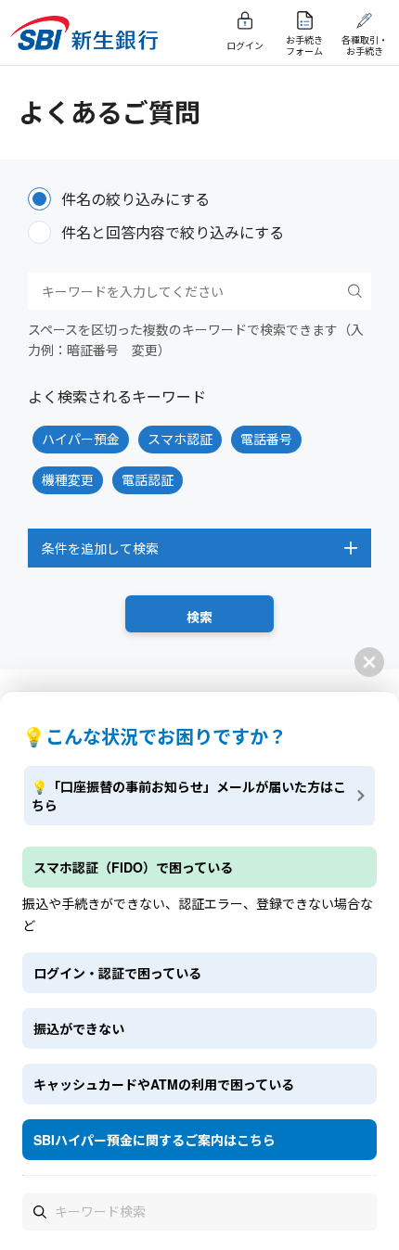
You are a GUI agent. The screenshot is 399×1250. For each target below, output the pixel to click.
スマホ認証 (180, 438)
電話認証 (148, 479)
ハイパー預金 (81, 438)
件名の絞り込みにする (135, 199)
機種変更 (68, 479)
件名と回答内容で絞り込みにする (172, 232)
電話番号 (266, 438)
